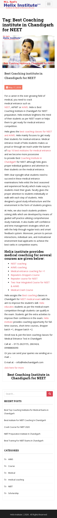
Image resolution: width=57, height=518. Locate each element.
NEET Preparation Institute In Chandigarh (22, 434)
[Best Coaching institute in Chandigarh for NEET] (28, 51)
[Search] (50, 394)
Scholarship (13, 493)
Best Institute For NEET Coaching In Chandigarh (25, 420)
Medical (11, 473)
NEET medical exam (30, 299)
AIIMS (10, 459)
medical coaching (16, 479)
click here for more (14, 367)
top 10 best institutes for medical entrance (29, 150)
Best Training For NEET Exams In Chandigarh (23, 440)
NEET (7, 107)
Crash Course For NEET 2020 (17, 427)
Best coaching (29, 295)
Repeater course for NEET (24, 278)
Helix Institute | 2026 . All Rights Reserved (28, 514)
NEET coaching (18, 263)
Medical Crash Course (22, 289)
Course (11, 466)
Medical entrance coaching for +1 (28, 271)
